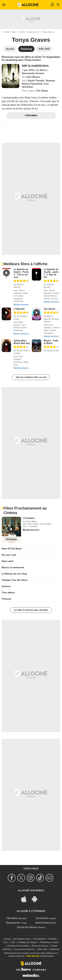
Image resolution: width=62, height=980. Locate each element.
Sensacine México (27, 927)
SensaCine (41, 918)
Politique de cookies (27, 942)
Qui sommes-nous (21, 939)
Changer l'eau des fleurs (15, 580)
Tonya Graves (33, 32)
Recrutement (39, 939)
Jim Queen (49, 309)
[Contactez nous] (50, 878)
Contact (7, 939)
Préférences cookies (49, 942)
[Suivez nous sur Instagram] (31, 878)
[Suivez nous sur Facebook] (12, 878)
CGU (5, 942)
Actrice (22, 32)
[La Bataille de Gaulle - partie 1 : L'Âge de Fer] (36, 274)
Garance (6, 586)
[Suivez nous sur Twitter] (21, 878)
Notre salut (7, 561)
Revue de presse (40, 946)
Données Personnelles (18, 946)
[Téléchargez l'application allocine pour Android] (36, 898)
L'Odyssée (19, 309)
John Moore (33, 76)
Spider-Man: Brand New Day (22, 341)
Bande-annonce (21, 304)
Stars (14, 32)
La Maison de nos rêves (14, 573)
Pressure (6, 599)
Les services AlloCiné (24, 949)
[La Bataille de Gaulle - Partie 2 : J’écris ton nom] (6, 274)
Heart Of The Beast (12, 548)
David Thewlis (36, 80)
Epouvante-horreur (33, 73)
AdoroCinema (43, 922)
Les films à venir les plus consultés (31, 610)
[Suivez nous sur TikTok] (40, 878)
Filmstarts (11, 918)
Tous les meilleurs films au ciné (31, 377)
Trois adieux (8, 592)
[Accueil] (28, 4)
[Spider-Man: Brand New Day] (6, 345)
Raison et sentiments (13, 567)
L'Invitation (29, 518)
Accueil (6, 32)
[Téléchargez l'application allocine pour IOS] (26, 898)
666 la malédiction (35, 65)
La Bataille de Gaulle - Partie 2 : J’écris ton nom (21, 273)
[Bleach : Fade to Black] (36, 345)
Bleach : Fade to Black (51, 341)
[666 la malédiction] (10, 76)
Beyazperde (13, 922)
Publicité (52, 939)
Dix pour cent (9, 555)
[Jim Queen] (36, 314)
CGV (13, 942)
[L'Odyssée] (6, 314)
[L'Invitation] (11, 530)
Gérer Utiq (42, 949)
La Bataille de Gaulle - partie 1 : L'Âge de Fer (51, 273)
